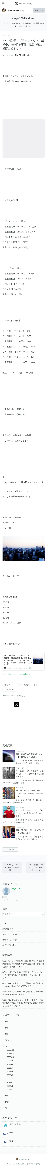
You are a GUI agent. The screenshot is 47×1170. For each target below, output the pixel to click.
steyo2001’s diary (16, 10)
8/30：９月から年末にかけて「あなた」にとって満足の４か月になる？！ (30, 813)
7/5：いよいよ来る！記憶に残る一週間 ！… (11, 867)
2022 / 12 (10, 1050)
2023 (7, 1040)
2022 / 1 (10, 1090)
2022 (7, 1046)
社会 (11, 1141)
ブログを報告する (33, 1164)
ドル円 (14, 320)
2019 (7, 1108)
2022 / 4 (10, 1079)
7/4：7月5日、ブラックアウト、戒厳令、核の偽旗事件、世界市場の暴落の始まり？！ (23, 44)
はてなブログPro (9, 945)
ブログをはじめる (9, 934)
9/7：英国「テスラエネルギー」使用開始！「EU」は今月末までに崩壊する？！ (30, 774)
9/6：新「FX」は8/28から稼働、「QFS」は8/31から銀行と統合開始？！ (29, 793)
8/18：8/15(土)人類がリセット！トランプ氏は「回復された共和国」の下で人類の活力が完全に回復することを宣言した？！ (23, 1003)
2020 (7, 1102)
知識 (11, 1132)
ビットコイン (11, 221)
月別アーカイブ (10, 1015)
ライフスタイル (15, 1124)
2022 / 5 (10, 1075)
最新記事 (7, 954)
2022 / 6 (10, 1072)
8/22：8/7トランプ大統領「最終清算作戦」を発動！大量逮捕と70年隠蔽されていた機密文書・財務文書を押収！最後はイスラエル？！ (23, 964)
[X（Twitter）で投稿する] (16, 704)
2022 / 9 (10, 1061)
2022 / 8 (10, 1064)
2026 (7, 1022)
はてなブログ (7, 929)
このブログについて (10, 900)
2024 (7, 1034)
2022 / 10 (10, 1057)
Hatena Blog (21, 1164)
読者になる (39, 10)
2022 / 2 (10, 1086)
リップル (9, 268)
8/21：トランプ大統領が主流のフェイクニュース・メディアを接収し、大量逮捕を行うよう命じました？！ (23, 975)
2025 (7, 1028)
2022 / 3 (10, 1082)
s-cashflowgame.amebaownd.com (16, 674)
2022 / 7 (10, 1068)
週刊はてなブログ (9, 940)
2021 (7, 1096)
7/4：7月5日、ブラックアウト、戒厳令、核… (35, 867)
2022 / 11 (10, 1053)
